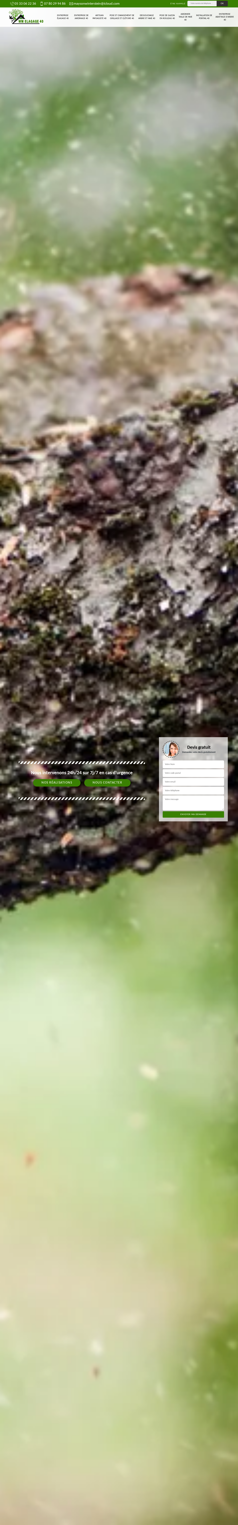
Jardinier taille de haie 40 (185, 17)
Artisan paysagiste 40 (99, 17)
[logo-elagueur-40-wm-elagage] (26, 17)
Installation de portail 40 (204, 17)
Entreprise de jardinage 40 (81, 17)
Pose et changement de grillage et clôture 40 (122, 17)
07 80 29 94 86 (55, 4)
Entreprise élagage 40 (63, 17)
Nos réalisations (56, 782)
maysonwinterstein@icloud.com (97, 4)
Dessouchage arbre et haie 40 (146, 17)
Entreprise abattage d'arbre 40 (225, 17)
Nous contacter (107, 782)
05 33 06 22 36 (25, 4)
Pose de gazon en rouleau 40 (167, 17)
